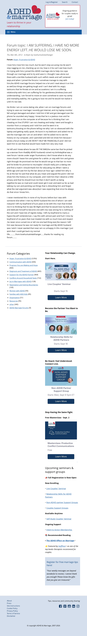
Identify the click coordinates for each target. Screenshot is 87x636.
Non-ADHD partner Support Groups (62, 502)
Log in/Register (52, 2)
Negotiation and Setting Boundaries (23, 285)
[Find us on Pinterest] (65, 607)
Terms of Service (13, 613)
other (11, 304)
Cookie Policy (12, 608)
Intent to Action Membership (59, 529)
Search (64, 2)
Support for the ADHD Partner (21, 274)
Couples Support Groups (57, 508)
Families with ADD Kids (18, 294)
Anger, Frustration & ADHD (24, 59)
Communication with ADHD (20, 262)
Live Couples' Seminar (56, 488)
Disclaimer (11, 616)
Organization (14, 297)
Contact (75, 2)
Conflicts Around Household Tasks (23, 278)
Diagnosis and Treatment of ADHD (23, 271)
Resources (13, 301)
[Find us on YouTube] (69, 607)
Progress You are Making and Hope (23, 265)
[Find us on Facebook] (60, 607)
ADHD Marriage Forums (19, 308)
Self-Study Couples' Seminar (58, 519)
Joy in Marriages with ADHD (20, 281)
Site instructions (13, 606)
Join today (70, 19)
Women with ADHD (17, 291)
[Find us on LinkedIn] (73, 607)
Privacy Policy (12, 611)
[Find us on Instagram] (78, 607)
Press (9, 603)
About (9, 601)
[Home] (24, 13)
